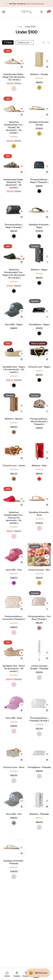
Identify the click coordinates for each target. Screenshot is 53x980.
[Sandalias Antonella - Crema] (39, 900)
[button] (6, 3)
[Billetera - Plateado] (39, 798)
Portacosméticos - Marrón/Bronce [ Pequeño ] (39, 421)
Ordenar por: (23, 42)
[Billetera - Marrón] (13, 403)
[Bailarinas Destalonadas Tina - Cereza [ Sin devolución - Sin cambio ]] (13, 497)
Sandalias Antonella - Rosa (39, 513)
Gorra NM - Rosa (14, 718)
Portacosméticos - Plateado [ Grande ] (39, 719)
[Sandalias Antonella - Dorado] (39, 107)
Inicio (20, 26)
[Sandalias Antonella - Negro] (39, 209)
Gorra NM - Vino (14, 569)
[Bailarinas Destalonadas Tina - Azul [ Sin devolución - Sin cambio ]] (13, 952)
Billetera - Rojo (39, 465)
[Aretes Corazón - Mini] (39, 554)
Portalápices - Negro (39, 324)
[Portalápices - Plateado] (39, 752)
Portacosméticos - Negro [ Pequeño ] (39, 180)
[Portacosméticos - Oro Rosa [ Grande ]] (39, 601)
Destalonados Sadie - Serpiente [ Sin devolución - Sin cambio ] (13, 183)
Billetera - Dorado (39, 74)
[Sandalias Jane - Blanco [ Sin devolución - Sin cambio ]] (13, 900)
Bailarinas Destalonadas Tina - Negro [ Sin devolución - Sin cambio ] (14, 273)
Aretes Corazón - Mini (39, 569)
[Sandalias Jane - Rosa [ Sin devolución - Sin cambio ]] (13, 650)
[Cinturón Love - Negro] (39, 351)
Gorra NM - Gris (13, 814)
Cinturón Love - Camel (14, 465)
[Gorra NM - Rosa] (13, 702)
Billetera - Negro (39, 269)
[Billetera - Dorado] (39, 59)
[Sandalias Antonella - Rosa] (39, 497)
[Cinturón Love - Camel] (13, 450)
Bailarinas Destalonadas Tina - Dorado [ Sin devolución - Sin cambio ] (14, 127)
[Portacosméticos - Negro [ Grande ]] (13, 209)
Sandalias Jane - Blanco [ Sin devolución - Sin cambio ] (13, 918)
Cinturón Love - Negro (39, 366)
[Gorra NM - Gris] (13, 798)
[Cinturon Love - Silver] (13, 752)
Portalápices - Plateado (39, 767)
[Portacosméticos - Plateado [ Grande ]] (39, 702)
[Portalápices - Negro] (39, 309)
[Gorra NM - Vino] (13, 554)
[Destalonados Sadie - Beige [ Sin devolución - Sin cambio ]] (13, 59)
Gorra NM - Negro (14, 324)
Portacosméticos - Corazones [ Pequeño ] (13, 617)
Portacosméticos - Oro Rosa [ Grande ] (39, 617)
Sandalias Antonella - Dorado (39, 123)
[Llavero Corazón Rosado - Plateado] (39, 650)
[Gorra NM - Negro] (13, 309)
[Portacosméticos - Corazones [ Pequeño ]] (13, 601)
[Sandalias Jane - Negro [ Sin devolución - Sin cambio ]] (13, 351)
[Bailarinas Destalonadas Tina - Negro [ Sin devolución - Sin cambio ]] (13, 254)
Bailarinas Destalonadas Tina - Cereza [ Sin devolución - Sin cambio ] (14, 517)
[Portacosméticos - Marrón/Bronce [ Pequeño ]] (39, 403)
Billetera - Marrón (14, 418)
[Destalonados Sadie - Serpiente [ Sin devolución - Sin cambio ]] (13, 164)
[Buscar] (41, 12)
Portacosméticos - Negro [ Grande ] (14, 226)
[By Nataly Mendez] (26, 12)
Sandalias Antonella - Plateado (13, 862)
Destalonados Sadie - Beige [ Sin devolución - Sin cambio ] (14, 77)
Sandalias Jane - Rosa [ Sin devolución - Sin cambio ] (14, 668)
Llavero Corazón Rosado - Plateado (39, 667)
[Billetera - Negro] (39, 254)
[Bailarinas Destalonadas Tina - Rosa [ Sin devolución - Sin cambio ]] (39, 845)
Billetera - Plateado (39, 814)
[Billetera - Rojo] (39, 450)
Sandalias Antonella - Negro (39, 226)
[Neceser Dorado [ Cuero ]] (39, 952)
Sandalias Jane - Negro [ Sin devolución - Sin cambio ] (14, 369)
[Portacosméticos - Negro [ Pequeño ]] (39, 164)
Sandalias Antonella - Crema (39, 916)
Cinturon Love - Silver (14, 767)
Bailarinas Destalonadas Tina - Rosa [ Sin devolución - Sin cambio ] (39, 864)
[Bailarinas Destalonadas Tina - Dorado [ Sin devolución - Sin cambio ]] (13, 107)
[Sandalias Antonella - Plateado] (13, 845)
